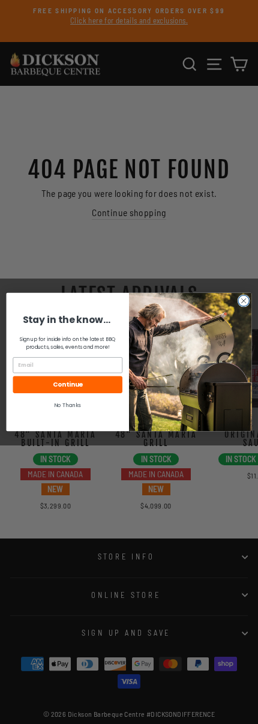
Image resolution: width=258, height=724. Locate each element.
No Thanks (67, 405)
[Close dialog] (243, 300)
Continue (68, 384)
